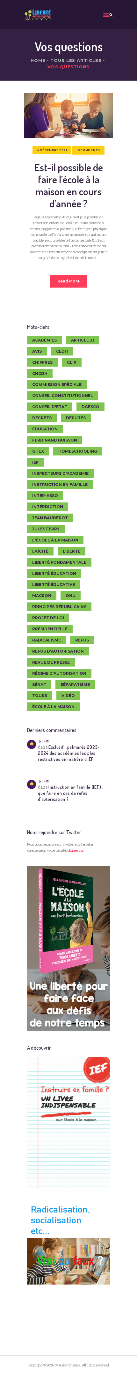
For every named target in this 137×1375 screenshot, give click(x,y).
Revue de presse (51, 662)
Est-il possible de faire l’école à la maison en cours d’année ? (68, 185)
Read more (68, 281)
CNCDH (39, 373)
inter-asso (45, 495)
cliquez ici (75, 850)
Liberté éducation (54, 573)
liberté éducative (53, 584)
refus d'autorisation (58, 651)
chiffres (42, 362)
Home (38, 60)
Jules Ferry (46, 529)
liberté (71, 551)
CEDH (62, 351)
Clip (71, 362)
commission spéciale (57, 384)
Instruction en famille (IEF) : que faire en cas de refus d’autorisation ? (70, 793)
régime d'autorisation (59, 673)
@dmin (44, 741)
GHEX (38, 451)
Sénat (39, 684)
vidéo (68, 695)
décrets (42, 417)
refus (82, 640)
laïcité (40, 551)
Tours (39, 695)
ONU (71, 595)
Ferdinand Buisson (54, 440)
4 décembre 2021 (52, 150)
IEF (35, 462)
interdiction (47, 506)
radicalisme (46, 640)
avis (37, 351)
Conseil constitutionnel (62, 395)
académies (44, 340)
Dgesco (90, 406)
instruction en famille (60, 484)
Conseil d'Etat (49, 406)
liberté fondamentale (59, 562)
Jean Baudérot (50, 517)
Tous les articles (76, 60)
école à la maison (53, 706)
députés (76, 417)
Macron (41, 595)
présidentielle (50, 629)
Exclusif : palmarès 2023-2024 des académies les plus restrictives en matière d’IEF (69, 753)
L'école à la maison (55, 540)
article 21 (82, 340)
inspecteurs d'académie (60, 473)
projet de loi (48, 617)
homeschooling (77, 451)
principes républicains (59, 606)
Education (45, 429)
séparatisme (75, 684)
